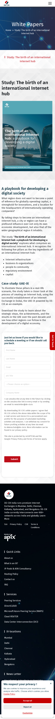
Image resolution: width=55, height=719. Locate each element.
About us (8, 558)
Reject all (27, 707)
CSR (26, 524)
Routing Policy (11, 574)
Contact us (9, 579)
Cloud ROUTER (11, 616)
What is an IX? (11, 563)
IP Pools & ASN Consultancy (17, 568)
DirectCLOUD (10, 606)
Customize (27, 713)
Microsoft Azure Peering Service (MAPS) (23, 611)
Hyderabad (9, 659)
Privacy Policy (16, 524)
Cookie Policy (9, 694)
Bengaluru (9, 664)
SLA (5, 524)
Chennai (8, 648)
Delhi (6, 643)
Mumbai (8, 637)
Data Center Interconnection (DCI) (21, 622)
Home (8, 30)
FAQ (6, 584)
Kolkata (8, 653)
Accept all (27, 700)
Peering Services (12, 600)
